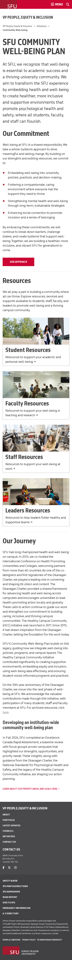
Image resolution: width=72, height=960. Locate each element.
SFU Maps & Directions (15, 886)
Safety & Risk (10, 880)
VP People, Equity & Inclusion (28, 17)
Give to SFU (9, 902)
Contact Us (9, 841)
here (6, 712)
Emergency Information (16, 908)
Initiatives (42, 26)
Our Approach (18, 261)
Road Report (10, 897)
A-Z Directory (11, 913)
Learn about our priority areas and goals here (30, 789)
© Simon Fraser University (49, 940)
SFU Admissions (11, 891)
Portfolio (9, 820)
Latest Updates (11, 825)
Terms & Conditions (11, 940)
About (6, 814)
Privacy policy (29, 940)
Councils (8, 830)
